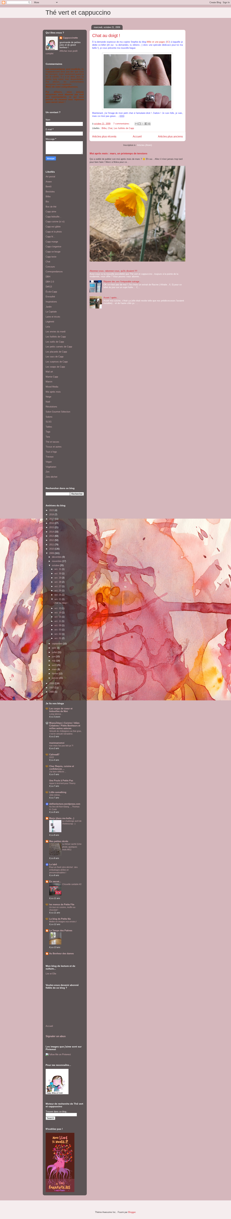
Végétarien (51, 467)
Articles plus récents (104, 136)
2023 (52, 510)
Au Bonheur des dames (61, 953)
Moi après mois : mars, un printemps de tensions (118, 153)
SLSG (49, 421)
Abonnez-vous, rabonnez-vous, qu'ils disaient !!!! (113, 271)
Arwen (49, 181)
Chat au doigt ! (106, 35)
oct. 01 (58, 638)
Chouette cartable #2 (72, 884)
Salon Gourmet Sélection (58, 411)
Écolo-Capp (51, 291)
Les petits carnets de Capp (59, 346)
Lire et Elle (51, 973)
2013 (52, 536)
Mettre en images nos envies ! (63, 921)
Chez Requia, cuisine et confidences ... (61, 767)
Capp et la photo (54, 231)
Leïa (48, 326)
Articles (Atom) (144, 145)
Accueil (137, 136)
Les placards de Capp (56, 351)
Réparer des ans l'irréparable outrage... (122, 281)
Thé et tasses (52, 442)
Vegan (49, 461)
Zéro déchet (51, 477)
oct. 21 (58, 599)
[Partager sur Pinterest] (149, 123)
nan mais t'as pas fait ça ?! (61, 745)
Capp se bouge (53, 251)
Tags (48, 431)
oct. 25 (58, 595)
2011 (52, 544)
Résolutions (51, 406)
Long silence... (56, 714)
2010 (52, 549)
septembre (57, 643)
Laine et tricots (53, 316)
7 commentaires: (121, 123)
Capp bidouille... (53, 216)
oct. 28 (58, 582)
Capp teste (51, 256)
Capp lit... (50, 236)
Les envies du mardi (55, 331)
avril (54, 665)
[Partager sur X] (142, 123)
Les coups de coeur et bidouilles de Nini (60, 710)
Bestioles (50, 191)
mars (54, 669)
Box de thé (51, 206)
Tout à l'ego (51, 452)
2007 (52, 687)
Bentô (48, 186)
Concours (50, 266)
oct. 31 (58, 569)
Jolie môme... (55, 795)
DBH (48, 276)
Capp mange (52, 241)
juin (54, 656)
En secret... (55, 881)
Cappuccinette (70, 38)
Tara (48, 436)
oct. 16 (58, 617)
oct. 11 (58, 621)
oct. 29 (58, 577)
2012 (52, 540)
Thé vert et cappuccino (78, 12)
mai (54, 660)
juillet (55, 652)
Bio (47, 201)
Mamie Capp (52, 376)
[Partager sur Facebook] (146, 123)
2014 (52, 531)
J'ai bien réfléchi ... (57, 772)
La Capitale (51, 311)
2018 (52, 514)
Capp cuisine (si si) (55, 221)
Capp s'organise (53, 246)
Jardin (49, 306)
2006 (52, 692)
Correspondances (54, 271)
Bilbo (104, 128)
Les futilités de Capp (124, 128)
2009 (52, 553)
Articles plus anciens (170, 136)
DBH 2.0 (50, 281)
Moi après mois (53, 391)
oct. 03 (58, 629)
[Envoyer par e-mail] (136, 123)
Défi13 (49, 286)
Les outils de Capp (55, 341)
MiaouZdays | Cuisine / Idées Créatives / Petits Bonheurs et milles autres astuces (64, 726)
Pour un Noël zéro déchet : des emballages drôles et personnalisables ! (63, 870)
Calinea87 (54, 754)
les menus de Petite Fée (61, 904)
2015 (52, 527)
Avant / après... (111, 297)
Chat (110, 128)
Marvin (49, 381)
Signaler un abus (56, 1036)
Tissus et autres (54, 446)
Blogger (131, 1212)
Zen (47, 471)
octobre (56, 565)
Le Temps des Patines (60, 930)
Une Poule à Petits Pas (61, 780)
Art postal (50, 176)
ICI (168, 42)
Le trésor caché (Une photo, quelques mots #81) (72, 847)
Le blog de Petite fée (60, 919)
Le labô (53, 864)
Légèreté (50, 321)
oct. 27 (58, 586)
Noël (48, 401)
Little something (57, 792)
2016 (52, 523)
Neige (48, 396)
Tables (49, 426)
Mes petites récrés (58, 841)
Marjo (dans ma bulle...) (61, 818)
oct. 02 (58, 634)
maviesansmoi (56, 743)
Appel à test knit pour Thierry (62, 783)
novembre (57, 561)
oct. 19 (58, 612)
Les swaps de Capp (55, 366)
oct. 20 (58, 608)
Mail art (49, 371)
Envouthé (50, 296)
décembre (57, 557)
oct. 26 (58, 590)
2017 (52, 519)
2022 (51, 757)
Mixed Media (52, 386)
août (54, 648)
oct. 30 (58, 573)
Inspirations (51, 301)
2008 (52, 683)
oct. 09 (58, 625)
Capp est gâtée (53, 226)
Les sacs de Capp (54, 356)
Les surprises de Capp (57, 361)
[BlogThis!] (139, 123)
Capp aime (51, 211)
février (55, 673)
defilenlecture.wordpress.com (64, 804)
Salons (49, 417)
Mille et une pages (156, 42)
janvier (55, 678)
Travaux (50, 456)
